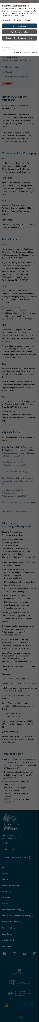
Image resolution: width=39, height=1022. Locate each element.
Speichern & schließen (19, 32)
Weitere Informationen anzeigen (18, 43)
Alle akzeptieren (19, 26)
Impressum (18, 52)
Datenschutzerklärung (30, 52)
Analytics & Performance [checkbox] (23, 20)
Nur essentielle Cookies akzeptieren (19, 38)
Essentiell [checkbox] (8, 20)
